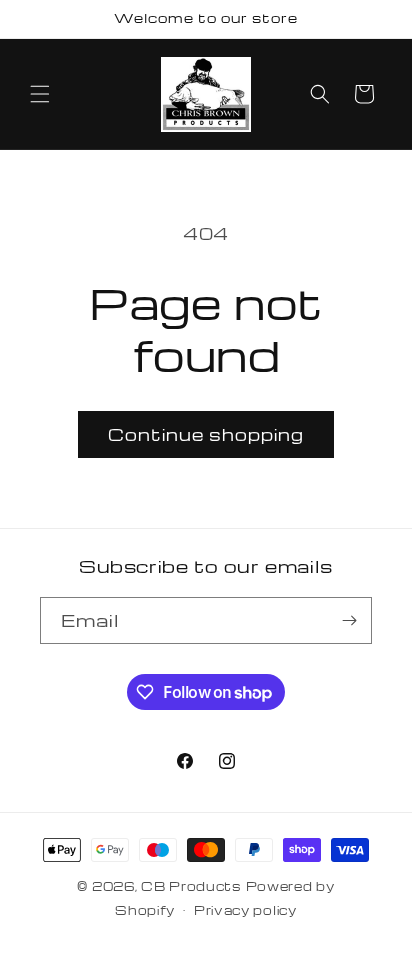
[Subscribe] (349, 620)
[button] (40, 94)
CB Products (191, 886)
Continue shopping (206, 434)
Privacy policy (245, 910)
